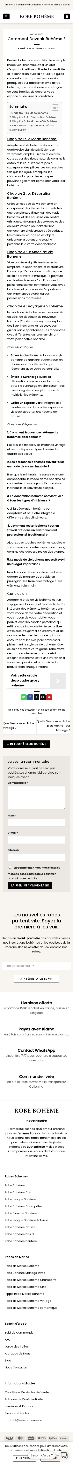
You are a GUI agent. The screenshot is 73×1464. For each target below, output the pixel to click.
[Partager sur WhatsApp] (24, 697)
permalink (36, 713)
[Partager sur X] (37, 697)
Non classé (36, 34)
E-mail (13, 833)
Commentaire (18, 783)
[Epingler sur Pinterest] (49, 697)
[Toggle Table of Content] (53, 107)
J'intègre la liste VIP (36, 978)
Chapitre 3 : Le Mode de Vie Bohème (35, 121)
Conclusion (19, 130)
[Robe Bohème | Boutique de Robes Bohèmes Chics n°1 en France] (37, 16)
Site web (13, 850)
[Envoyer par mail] (43, 697)
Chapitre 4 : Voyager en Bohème (33, 125)
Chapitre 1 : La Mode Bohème (29, 113)
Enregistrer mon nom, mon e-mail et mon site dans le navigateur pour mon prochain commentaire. (34, 873)
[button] (6, 16)
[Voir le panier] (67, 16)
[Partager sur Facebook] (30, 697)
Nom (12, 815)
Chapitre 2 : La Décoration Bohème (34, 117)
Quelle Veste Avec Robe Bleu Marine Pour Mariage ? (53, 725)
